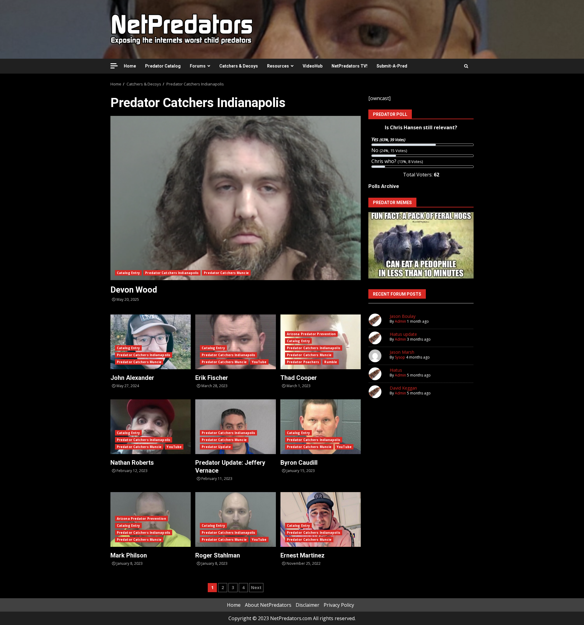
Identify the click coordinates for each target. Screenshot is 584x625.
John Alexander (150, 341)
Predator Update (216, 447)
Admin (400, 321)
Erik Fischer (235, 341)
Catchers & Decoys (238, 66)
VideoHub (312, 66)
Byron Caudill (320, 426)
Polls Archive (383, 186)
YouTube (259, 362)
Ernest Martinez (320, 519)
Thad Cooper (298, 377)
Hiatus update (403, 334)
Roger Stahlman (235, 519)
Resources (278, 66)
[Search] (466, 66)
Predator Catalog (163, 66)
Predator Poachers (303, 362)
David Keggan (403, 388)
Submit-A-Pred (392, 66)
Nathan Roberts (150, 426)
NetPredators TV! (349, 66)
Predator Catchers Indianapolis (172, 273)
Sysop (400, 357)
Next (256, 587)
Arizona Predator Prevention (311, 334)
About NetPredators (268, 605)
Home (130, 66)
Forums (198, 66)
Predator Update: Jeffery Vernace (235, 426)
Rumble (330, 362)
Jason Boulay (402, 316)
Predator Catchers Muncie (226, 273)
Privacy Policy (339, 605)
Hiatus (396, 370)
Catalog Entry (128, 273)
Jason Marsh (402, 352)
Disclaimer (307, 605)
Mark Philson (128, 555)
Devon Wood (235, 198)
